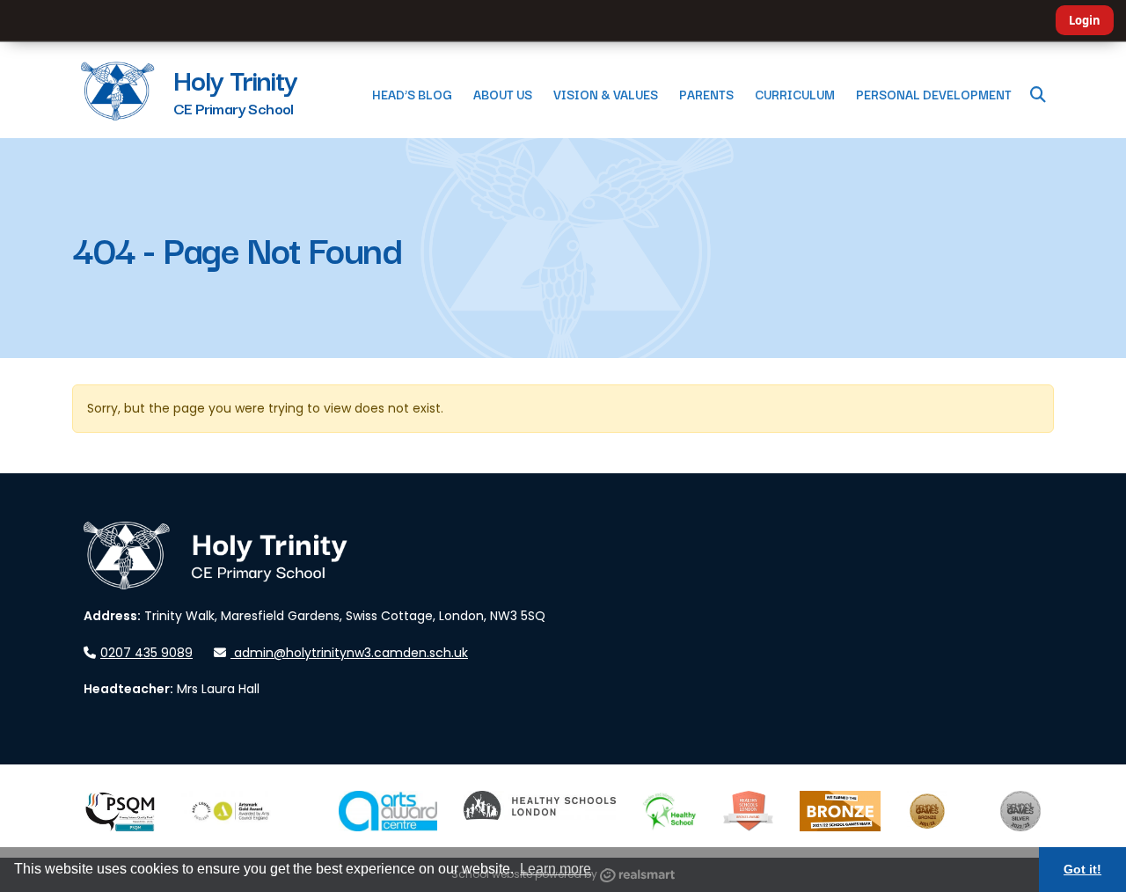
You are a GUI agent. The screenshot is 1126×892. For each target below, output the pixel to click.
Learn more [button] (555, 868)
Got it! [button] (1082, 869)
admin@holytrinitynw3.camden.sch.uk (351, 653)
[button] (1038, 94)
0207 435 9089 (146, 653)
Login (1084, 20)
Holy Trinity (235, 78)
